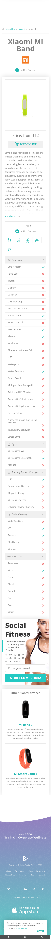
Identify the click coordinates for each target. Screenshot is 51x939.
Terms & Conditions (30, 897)
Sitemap (16, 897)
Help (32, 875)
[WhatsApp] (41, 937)
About (8, 871)
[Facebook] (8, 937)
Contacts (42, 875)
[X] (25, 937)
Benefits (22, 875)
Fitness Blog (10, 875)
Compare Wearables (36, 871)
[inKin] (25, 858)
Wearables (19, 871)
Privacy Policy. (22, 928)
